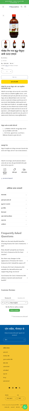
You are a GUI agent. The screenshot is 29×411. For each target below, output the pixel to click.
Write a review (14, 310)
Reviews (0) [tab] (8, 298)
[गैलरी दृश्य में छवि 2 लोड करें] (14, 44)
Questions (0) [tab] (21, 298)
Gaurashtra (8, 404)
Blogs (4, 377)
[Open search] (3, 302)
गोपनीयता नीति (6, 356)
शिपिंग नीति (5, 363)
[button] (3, 6)
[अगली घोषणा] (26, 2)
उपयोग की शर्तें (6, 366)
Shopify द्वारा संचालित (15, 404)
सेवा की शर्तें (13, 407)
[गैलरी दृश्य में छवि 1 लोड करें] (6, 44)
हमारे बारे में (5, 352)
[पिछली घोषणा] (3, 2)
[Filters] (7, 302)
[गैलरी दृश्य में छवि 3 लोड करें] (23, 44)
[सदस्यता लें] (24, 340)
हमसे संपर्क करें (6, 381)
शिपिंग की (7, 65)
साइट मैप (5, 374)
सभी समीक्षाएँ (5, 370)
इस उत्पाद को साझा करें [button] (8, 178)
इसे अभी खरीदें (14, 82)
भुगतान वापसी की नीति (7, 359)
